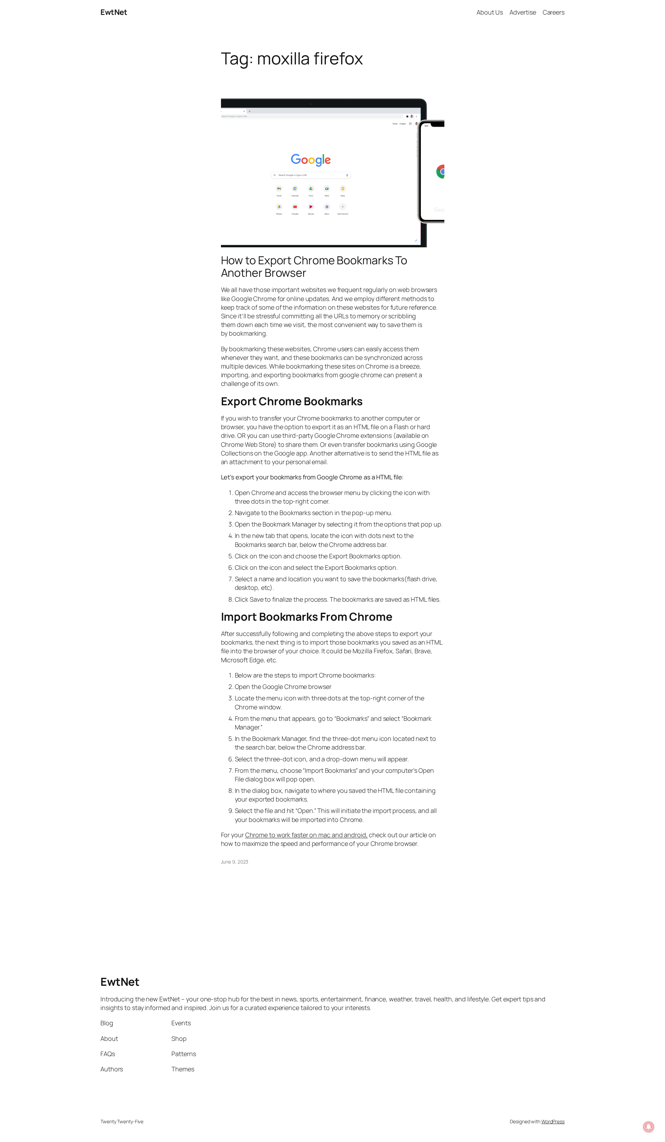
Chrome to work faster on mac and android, (306, 835)
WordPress (553, 1121)
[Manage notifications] (648, 1126)
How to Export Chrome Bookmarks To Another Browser (314, 266)
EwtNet (113, 12)
